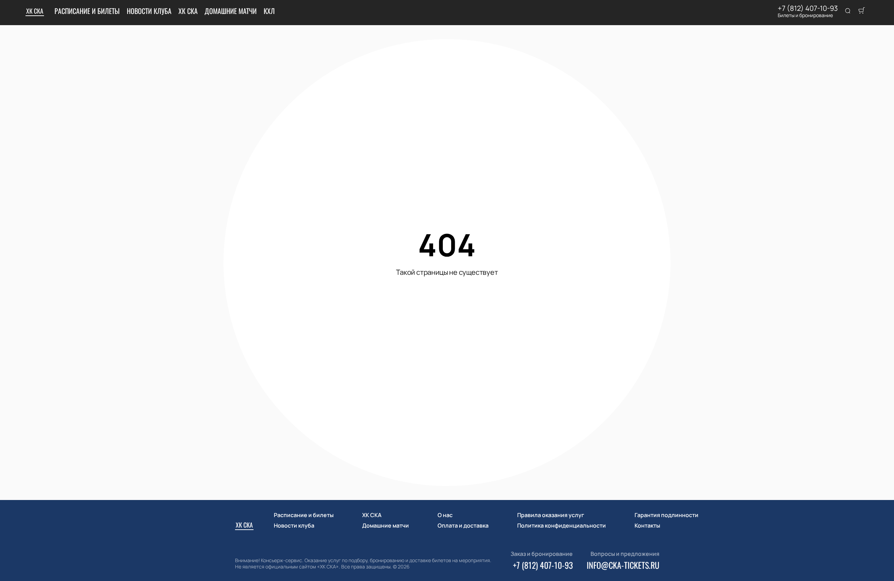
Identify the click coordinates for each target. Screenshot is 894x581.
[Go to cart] (862, 11)
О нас (445, 515)
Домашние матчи (231, 11)
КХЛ (269, 11)
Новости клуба (149, 11)
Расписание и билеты (87, 11)
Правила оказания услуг (550, 515)
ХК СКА (34, 10)
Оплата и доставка (463, 525)
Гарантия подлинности (666, 515)
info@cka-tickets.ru (623, 565)
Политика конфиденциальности (561, 525)
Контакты (647, 525)
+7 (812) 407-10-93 (808, 8)
